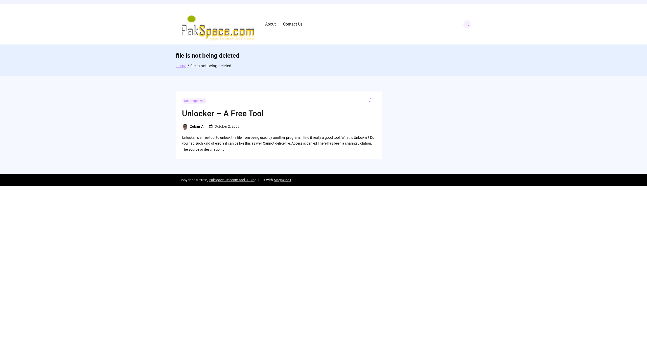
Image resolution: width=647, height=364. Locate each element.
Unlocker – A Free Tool (223, 113)
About (270, 24)
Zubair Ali (197, 126)
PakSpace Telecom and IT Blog (233, 180)
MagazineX (282, 180)
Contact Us (293, 24)
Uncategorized (194, 101)
